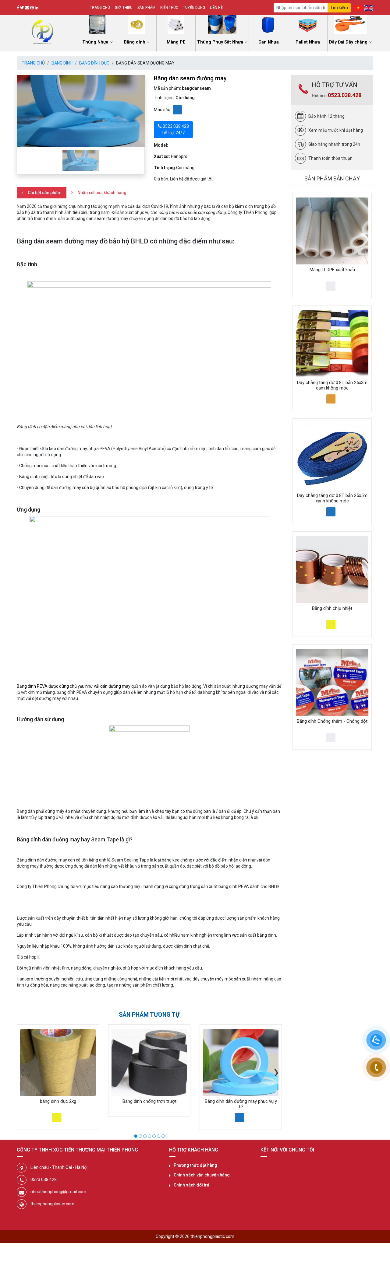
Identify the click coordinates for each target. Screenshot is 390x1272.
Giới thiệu (124, 7)
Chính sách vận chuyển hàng (202, 1174)
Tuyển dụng (194, 7)
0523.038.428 (344, 95)
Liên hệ (216, 7)
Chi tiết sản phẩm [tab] (45, 192)
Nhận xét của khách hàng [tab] (101, 192)
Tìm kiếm (339, 7)
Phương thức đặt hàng (195, 1165)
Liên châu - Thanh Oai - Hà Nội (58, 1167)
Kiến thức (169, 7)
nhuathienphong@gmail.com (58, 1191)
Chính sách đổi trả (191, 1185)
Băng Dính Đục (94, 63)
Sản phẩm (146, 7)
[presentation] (22, 1071)
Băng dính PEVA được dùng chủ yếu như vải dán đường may (73, 686)
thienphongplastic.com (52, 1203)
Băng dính (62, 63)
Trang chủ (100, 7)
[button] (135, 1135)
